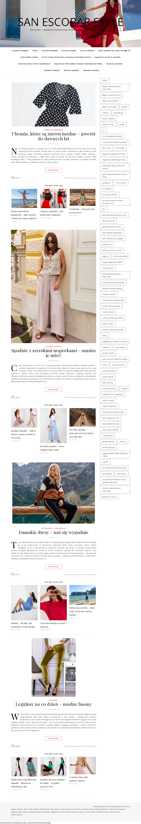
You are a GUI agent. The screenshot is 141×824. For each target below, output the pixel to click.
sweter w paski (108, 400)
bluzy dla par (118, 113)
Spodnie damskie (53, 346)
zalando (105, 462)
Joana (17, 178)
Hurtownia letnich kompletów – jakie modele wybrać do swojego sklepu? (24, 215)
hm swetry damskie (109, 194)
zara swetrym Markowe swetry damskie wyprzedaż (114, 480)
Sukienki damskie (52, 70)
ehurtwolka (120, 148)
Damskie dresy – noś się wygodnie (53, 532)
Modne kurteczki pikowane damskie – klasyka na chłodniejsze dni (24, 783)
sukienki (124, 388)
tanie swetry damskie (110, 430)
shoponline (60, 528)
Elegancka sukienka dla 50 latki (113, 154)
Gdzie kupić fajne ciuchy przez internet (113, 167)
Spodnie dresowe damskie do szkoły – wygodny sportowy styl (52, 783)
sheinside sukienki (109, 371)
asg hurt (105, 113)
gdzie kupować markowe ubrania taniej (114, 175)
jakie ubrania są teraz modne (113, 50)
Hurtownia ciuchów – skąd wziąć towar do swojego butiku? (82, 611)
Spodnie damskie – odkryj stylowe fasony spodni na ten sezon (23, 434)
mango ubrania (107, 268)
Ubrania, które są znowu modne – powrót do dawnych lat (54, 136)
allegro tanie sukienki (110, 101)
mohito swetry (107, 324)
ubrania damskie (108, 441)
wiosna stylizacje (108, 447)
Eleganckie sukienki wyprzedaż (113, 160)
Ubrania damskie (91, 70)
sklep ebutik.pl (107, 382)
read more (53, 170)
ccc (103, 130)
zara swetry (121, 474)
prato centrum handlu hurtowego (114, 359)
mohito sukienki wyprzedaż (112, 318)
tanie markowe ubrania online (113, 412)
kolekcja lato (107, 244)
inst (103, 209)
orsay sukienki (120, 347)
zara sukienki (107, 474)
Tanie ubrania (107, 435)
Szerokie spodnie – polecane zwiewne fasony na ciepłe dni (81, 433)
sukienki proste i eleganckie (112, 394)
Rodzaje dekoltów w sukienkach (34, 64)
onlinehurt (106, 347)
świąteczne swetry (109, 497)
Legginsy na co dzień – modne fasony (54, 704)
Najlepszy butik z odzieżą (108, 57)
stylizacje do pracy (109, 388)
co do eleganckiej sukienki (112, 136)
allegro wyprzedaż (109, 107)
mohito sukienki (108, 312)
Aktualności (47, 528)
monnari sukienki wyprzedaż (112, 329)
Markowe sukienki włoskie (112, 288)
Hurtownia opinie (29, 57)
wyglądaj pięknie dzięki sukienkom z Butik (115, 454)
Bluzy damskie (87, 50)
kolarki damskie (50, 50)
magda (17, 746)
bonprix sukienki (108, 118)
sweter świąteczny (109, 406)
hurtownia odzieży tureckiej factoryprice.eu (112, 201)
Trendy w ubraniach (53, 130)
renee (104, 365)
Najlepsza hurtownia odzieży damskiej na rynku (78, 64)
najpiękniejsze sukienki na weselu (114, 341)
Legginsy (53, 700)
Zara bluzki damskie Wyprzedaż (114, 468)
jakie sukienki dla (108, 221)
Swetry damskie (71, 70)
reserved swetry (118, 365)
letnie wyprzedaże (121, 256)
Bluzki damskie (69, 50)
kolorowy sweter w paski (111, 250)
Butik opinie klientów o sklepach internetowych (66, 57)
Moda (35, 50)
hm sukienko (107, 189)
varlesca (123, 441)
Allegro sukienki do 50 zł (111, 95)
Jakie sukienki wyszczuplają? (112, 238)
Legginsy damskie (20, 50)
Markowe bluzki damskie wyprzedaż (111, 275)
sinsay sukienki (107, 377)
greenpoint (106, 183)
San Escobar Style (70, 21)
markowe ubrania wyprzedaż (113, 300)
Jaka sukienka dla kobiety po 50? (114, 215)
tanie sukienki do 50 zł (110, 418)
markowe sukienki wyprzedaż (113, 282)
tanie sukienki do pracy (110, 424)
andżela (124, 107)
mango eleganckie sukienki (112, 262)
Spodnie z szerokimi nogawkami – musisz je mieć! (53, 352)
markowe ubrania (108, 294)
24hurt (104, 80)
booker (122, 124)
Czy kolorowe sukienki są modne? (115, 142)
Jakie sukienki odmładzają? (112, 233)
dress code (106, 148)
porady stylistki (108, 353)
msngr (104, 335)
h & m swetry (121, 183)
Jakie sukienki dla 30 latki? (111, 227)
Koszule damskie (114, 64)
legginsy (105, 256)
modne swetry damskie (111, 306)
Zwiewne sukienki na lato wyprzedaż (111, 489)
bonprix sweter (108, 124)
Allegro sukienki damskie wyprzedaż (111, 87)
